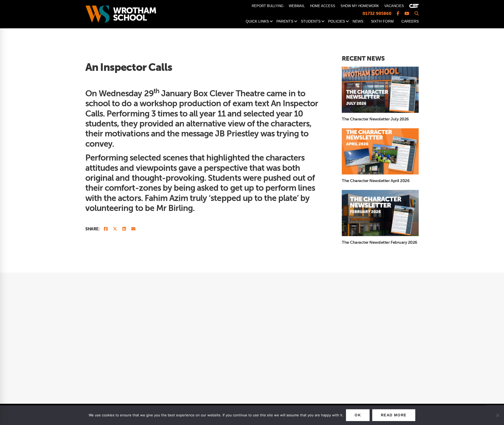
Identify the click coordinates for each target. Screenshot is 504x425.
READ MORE (394, 415)
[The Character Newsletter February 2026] (380, 192)
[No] (497, 415)
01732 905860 (377, 13)
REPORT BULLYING (268, 6)
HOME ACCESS (322, 6)
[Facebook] (106, 229)
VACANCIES (394, 6)
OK (358, 415)
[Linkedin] (124, 229)
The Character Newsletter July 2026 (375, 119)
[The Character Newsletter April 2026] (380, 131)
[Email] (133, 229)
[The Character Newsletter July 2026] (380, 69)
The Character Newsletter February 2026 (379, 242)
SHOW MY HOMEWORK (359, 6)
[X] (115, 229)
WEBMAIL (297, 6)
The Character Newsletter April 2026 (376, 180)
